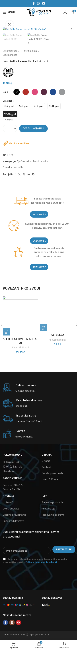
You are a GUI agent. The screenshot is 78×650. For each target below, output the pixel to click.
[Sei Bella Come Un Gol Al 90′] (20, 315)
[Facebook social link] (34, 3)
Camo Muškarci (20, 347)
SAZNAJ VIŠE (39, 214)
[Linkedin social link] (28, 174)
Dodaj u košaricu (33, 128)
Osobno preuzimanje (14, 514)
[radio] (16, 92)
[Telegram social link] (33, 174)
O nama (46, 460)
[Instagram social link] (38, 3)
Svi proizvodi (10, 50)
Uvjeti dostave (11, 508)
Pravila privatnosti (52, 473)
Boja (5, 91)
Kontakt (46, 466)
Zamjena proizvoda (52, 502)
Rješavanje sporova (53, 514)
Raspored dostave (13, 520)
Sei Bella (57, 334)
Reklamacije (48, 508)
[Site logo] (39, 11)
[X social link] (19, 174)
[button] (6, 29)
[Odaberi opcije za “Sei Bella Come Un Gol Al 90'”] (6, 331)
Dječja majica (10, 54)
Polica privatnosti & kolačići (41, 562)
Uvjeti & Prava (50, 479)
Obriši (10, 119)
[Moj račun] (65, 12)
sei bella (18, 167)
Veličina (8, 100)
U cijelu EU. (9, 502)
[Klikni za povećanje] (9, 24)
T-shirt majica (29, 50)
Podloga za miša (58, 339)
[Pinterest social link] (24, 174)
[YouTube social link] (43, 3)
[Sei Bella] (57, 313)
